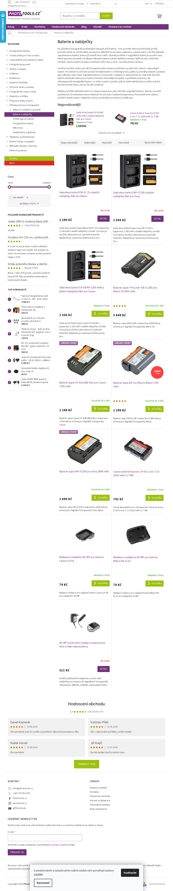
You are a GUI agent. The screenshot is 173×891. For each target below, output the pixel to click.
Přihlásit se (17, 852)
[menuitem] (11, 27)
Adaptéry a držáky (18, 96)
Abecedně (124, 142)
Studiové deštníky (18, 82)
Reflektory (14, 78)
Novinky (13, 158)
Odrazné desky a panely (21, 87)
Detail (103, 218)
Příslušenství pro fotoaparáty (24, 105)
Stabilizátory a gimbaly (24, 132)
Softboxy (14, 73)
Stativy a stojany (17, 69)
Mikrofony (18, 128)
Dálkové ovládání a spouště (27, 110)
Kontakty (96, 3)
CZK (147, 3)
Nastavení (43, 883)
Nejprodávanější (69, 142)
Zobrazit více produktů (109, 133)
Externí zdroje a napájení (21, 141)
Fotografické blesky (19, 51)
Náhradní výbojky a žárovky (23, 146)
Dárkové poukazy (18, 150)
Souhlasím (130, 873)
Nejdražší (107, 142)
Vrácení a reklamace (100, 800)
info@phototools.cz (23, 788)
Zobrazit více (87, 764)
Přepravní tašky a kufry (21, 101)
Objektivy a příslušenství (21, 137)
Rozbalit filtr (28, 203)
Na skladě (21, 197)
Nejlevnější (89, 142)
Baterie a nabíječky (22, 114)
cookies (38, 874)
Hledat (106, 16)
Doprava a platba (74, 3)
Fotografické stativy (23, 123)
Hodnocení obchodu (86, 704)
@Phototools (19, 808)
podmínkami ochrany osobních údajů (56, 845)
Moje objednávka (98, 809)
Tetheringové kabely (23, 119)
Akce (12, 163)
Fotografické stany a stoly (22, 91)
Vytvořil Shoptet (157, 884)
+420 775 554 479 (21, 793)
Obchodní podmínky (100, 805)
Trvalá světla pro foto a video (24, 55)
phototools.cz (20, 803)
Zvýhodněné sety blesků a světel (26, 60)
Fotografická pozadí (19, 64)
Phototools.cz (20, 798)
